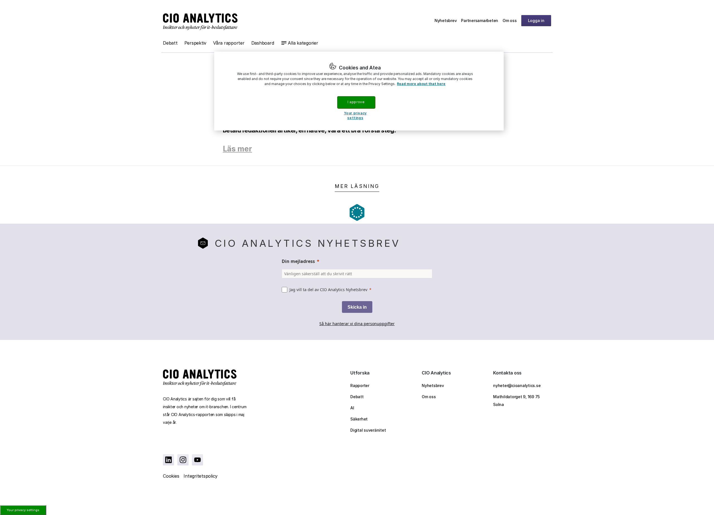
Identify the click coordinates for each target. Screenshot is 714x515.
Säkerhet (359, 419)
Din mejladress (298, 261)
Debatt (170, 43)
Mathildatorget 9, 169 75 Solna (516, 400)
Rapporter (359, 385)
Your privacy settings (23, 510)
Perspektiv (195, 43)
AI (352, 407)
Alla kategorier (303, 43)
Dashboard (262, 43)
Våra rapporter (229, 43)
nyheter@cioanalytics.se (517, 385)
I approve (356, 102)
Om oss (510, 20)
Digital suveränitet (368, 430)
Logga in (536, 20)
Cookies (171, 476)
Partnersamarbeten (479, 20)
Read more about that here (421, 84)
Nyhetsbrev (446, 20)
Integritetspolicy (201, 476)
